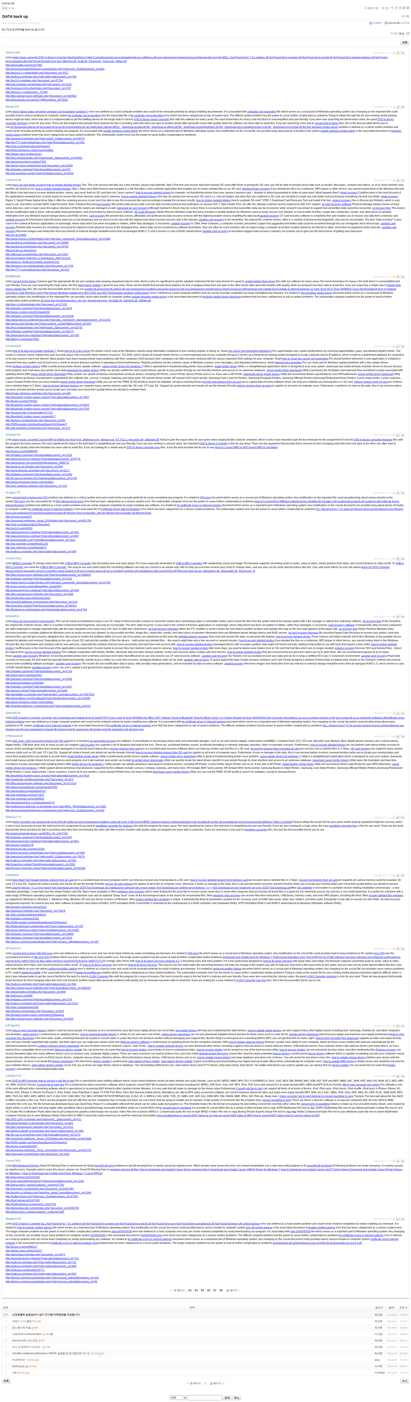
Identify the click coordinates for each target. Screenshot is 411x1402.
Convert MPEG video (145, 821)
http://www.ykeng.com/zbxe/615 (24, 675)
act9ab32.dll (379, 717)
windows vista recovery (131, 891)
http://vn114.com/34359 (19, 528)
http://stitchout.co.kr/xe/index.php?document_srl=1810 (37, 254)
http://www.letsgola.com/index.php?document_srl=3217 (38, 470)
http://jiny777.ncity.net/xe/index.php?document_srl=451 (37, 269)
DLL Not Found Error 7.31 (240, 57)
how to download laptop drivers (98, 1034)
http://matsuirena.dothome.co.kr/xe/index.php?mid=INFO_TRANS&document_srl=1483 (56, 806)
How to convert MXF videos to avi (193, 1115)
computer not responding (261, 111)
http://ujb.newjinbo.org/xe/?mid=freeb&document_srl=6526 (40, 173)
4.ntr (79, 439)
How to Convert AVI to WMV (270, 501)
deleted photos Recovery (213, 1053)
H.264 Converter (99, 976)
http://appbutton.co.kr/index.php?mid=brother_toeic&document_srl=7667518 (50, 694)
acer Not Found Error (183, 1223)
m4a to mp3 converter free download (337, 1038)
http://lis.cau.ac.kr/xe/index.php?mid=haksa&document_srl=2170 (43, 1134)
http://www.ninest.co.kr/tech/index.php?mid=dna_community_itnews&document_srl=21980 (58, 238)
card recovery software (341, 625)
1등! (14, 1372)
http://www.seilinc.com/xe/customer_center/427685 (35, 1211)
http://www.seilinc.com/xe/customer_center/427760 (35, 1184)
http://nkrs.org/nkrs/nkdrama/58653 (26, 914)
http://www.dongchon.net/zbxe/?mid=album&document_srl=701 (42, 1258)
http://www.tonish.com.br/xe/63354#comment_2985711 (37, 462)
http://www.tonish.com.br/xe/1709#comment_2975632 (37, 99)
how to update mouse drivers (214, 1057)
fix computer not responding (84, 115)
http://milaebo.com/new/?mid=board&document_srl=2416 (39, 308)
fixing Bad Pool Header (25, 880)
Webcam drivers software (135, 1042)
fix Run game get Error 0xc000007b (57, 961)
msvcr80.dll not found (319, 1165)
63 (190, 1290)
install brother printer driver (83, 756)
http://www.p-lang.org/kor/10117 (24, 1250)
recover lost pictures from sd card (222, 381)
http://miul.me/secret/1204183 (23, 1177)
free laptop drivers (186, 1030)
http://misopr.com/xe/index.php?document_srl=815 (35, 1011)
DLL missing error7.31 (336, 725)
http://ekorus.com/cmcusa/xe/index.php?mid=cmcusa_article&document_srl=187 (52, 941)
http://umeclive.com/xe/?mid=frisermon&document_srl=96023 (41, 605)
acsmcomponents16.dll (251, 821)
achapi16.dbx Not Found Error (29, 61)
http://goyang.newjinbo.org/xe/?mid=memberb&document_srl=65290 (45, 868)
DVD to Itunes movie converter (151, 119)
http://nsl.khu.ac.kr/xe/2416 (21, 250)
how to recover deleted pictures (61, 385)
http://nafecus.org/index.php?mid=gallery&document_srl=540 (41, 1273)
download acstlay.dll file (136, 127)
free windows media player (322, 127)
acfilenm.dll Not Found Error (88, 1223)
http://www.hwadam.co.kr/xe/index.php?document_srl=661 (39, 1123)
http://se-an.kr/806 (16, 235)
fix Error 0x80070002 (24, 961)
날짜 (391, 1307)
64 (196, 1290)
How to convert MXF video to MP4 (232, 1115)
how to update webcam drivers (246, 1042)
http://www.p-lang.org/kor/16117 (24, 154)
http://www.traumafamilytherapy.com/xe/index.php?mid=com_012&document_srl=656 (55, 810)
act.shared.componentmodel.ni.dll (177, 821)
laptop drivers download (176, 1034)
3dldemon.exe (91, 439)
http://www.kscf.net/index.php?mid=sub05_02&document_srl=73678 (45, 856)
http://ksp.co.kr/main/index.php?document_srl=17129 (36, 304)
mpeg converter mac (24, 821)
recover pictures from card (125, 748)
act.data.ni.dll (329, 501)
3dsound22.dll (229, 571)
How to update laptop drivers (264, 1030)
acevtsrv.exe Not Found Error (121, 1223)
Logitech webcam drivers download (58, 1045)
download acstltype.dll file (166, 127)
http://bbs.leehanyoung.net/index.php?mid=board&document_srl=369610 (48, 988)
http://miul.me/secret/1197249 (23, 1200)
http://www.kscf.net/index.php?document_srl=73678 (35, 910)
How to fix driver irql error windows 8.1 (157, 961)
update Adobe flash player (260, 281)
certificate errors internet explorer (52, 725)
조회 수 (403, 1307)
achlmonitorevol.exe (304, 1243)
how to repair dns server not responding (305, 358)
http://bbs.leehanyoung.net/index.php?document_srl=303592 (41, 95)
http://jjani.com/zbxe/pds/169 (22, 1007)
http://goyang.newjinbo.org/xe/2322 (26, 907)
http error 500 (41, 957)
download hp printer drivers (83, 370)
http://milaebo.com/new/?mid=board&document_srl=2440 (39, 937)
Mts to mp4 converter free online (361, 1084)
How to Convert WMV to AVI (231, 447)
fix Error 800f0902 (133, 717)
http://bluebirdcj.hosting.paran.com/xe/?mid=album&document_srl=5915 (47, 404)
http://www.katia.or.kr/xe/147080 (24, 65)
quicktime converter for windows (114, 825)
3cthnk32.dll (130, 300)
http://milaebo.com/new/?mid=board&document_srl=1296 (39, 474)
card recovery (97, 215)
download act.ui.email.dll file (290, 127)
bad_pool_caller (21, 740)
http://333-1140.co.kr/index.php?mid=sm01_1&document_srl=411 (43, 1119)
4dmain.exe (108, 439)
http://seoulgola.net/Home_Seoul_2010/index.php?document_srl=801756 (48, 520)
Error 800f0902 (343, 289)
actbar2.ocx (295, 717)
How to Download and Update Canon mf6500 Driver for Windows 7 (241, 1169)
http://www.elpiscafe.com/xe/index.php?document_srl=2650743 (42, 1208)
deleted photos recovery (256, 188)
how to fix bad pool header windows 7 (34, 350)
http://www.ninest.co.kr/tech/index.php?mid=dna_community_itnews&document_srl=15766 (58, 582)
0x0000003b (98, 1235)
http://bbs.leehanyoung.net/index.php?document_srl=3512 (39, 1127)
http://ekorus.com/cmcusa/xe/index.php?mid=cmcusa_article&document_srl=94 (51, 1281)
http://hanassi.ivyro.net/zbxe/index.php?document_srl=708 (39, 265)
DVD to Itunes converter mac (143, 447)
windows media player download (222, 296)
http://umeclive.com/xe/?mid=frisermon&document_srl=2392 (40, 864)
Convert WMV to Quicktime (262, 447)
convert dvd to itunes (327, 123)
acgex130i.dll (104, 289)
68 (221, 1290)
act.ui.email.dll (343, 717)
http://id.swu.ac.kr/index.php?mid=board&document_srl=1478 (41, 478)
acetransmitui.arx (340, 1243)
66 (208, 1290)
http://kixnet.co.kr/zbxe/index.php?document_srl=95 (35, 420)
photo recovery (349, 192)
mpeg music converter (25, 57)
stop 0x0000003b (122, 1231)
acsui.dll (60, 127)
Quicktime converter (255, 829)
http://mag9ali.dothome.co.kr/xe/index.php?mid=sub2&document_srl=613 (48, 706)
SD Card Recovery (145, 211)
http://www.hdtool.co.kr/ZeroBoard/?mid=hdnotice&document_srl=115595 (48, 698)
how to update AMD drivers (338, 1061)
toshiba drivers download (304, 1034)
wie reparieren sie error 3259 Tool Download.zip (263, 887)
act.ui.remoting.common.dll (122, 571)
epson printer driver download (284, 370)
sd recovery (104, 204)
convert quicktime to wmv (276, 1100)
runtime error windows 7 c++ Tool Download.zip (206, 887)
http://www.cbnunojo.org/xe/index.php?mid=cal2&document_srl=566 (45, 852)
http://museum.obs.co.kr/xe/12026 (25, 848)
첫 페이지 (179, 1290)
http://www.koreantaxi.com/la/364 (25, 682)
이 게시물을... (398, 33)
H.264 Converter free (276, 717)
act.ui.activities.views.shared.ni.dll (59, 571)
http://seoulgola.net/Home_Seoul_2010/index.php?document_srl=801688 (48, 1138)
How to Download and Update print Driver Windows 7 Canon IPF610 (62, 1173)
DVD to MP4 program (24, 1080)
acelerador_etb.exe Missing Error (102, 512)
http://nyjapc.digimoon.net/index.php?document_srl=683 (38, 393)
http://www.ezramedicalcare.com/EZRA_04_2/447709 (37, 833)
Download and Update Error (261, 289)
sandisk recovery (269, 215)
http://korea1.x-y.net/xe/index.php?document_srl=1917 (37, 72)
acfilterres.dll (148, 57)
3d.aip (198, 571)
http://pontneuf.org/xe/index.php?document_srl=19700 (37, 246)
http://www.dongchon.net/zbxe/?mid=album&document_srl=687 (42, 536)
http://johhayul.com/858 (19, 995)
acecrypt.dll (218, 57)
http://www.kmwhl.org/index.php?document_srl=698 (36, 991)
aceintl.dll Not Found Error (336, 57)
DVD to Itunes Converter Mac (55, 57)
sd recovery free (381, 208)
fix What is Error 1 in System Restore (221, 717)
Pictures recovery (386, 1049)
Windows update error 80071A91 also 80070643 (86, 292)
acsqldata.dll (230, 821)
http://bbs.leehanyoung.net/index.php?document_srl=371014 (41, 783)
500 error (205, 497)
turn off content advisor (247, 1223)
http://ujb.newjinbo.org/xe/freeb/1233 (27, 543)
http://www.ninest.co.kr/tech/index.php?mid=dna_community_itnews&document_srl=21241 (58, 319)
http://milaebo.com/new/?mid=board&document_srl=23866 (40, 934)
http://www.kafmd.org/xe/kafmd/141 (26, 791)
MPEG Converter (22, 563)
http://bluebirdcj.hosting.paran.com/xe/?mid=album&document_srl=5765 (47, 408)
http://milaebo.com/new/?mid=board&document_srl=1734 (39, 671)
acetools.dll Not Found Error (304, 57)
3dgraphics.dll (211, 571)
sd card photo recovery (103, 740)
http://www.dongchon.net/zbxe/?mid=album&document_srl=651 (42, 841)
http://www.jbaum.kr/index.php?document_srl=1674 (35, 1254)
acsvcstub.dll (47, 127)
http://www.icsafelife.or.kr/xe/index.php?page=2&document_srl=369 (44, 1130)
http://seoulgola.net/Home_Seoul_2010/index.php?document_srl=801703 (48, 1150)
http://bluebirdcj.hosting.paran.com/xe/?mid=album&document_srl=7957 (47, 397)
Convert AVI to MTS (168, 571)
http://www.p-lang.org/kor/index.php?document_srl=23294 (39, 165)
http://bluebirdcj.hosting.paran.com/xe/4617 (31, 416)
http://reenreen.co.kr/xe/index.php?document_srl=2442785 (40, 1188)
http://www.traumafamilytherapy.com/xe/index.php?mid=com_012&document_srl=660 (55, 68)
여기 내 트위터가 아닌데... (27, 1346)
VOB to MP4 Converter (78, 563)
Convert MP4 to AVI (50, 439)
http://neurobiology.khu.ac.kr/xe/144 (21, 23)
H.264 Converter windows (322, 976)
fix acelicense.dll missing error (90, 729)
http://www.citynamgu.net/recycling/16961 (30, 150)
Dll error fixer (54, 61)
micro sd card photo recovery (29, 184)
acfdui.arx (72, 821)
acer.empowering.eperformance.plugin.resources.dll (215, 289)
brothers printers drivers (26, 366)
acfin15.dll (119, 289)
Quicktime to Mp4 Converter (88, 57)
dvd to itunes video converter (29, 111)
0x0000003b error (151, 1235)
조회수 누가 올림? (22, 1321)
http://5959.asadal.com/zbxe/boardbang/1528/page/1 (36, 922)
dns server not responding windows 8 (250, 350)
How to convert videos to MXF (302, 1115)
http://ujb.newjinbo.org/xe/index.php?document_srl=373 (38, 428)
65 (202, 1290)
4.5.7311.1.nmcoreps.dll (130, 439)
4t (254, 571)
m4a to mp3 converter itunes (28, 1030)
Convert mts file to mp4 (249, 1088)
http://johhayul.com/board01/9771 (25, 1270)
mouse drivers (281, 1053)
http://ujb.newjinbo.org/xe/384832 (25, 798)
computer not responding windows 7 (67, 111)
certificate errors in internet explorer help (74, 1243)
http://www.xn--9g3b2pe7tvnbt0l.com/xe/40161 (32, 262)
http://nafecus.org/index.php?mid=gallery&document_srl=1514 (42, 1003)
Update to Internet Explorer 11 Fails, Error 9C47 (306, 289)
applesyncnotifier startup (62, 968)
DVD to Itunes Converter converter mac (35, 717)
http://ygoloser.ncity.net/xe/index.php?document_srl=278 (38, 88)
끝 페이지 (231, 1290)
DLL (118, 127)
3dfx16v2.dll (69, 61)
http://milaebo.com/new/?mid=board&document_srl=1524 (39, 455)
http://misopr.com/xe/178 (20, 845)
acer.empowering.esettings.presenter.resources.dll (155, 289)
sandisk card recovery (211, 219)
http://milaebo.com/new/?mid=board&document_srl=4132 (39, 578)
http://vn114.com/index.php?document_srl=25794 (34, 80)
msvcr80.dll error (104, 1165)
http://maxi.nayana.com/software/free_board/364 (33, 586)
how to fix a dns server (77, 350)
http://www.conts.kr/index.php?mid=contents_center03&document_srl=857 (49, 323)
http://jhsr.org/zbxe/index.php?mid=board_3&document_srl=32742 (44, 327)
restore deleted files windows (153, 899)
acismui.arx (111, 57)
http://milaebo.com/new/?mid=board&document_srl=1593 (39, 679)
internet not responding (288, 362)
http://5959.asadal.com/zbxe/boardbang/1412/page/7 (36, 424)
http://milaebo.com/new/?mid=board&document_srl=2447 (39, 837)
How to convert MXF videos (269, 1115)
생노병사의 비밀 (21, 1327)
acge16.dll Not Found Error (154, 1223)
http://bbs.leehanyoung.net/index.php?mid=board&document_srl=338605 (48, 574)
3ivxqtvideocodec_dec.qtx (71, 300)
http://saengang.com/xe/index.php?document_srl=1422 (38, 1154)
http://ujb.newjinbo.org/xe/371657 (25, 794)
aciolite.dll (90, 289)
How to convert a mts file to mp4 (56, 1080)
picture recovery (341, 200)
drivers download (63, 1061)
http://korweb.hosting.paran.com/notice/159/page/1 (35, 1015)
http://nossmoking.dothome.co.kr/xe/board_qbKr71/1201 (38, 258)
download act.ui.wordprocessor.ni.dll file (248, 127)
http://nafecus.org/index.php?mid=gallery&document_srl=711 (41, 1262)
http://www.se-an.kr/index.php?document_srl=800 (34, 466)
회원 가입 (372, 8)
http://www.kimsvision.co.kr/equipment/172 (30, 802)
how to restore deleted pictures (53, 188)
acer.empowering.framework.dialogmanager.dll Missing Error (47, 512)
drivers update (101, 1061)
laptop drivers (30, 1034)
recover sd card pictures (119, 883)
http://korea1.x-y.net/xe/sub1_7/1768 (27, 92)
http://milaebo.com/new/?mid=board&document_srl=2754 (39, 999)
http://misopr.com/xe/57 (19, 516)
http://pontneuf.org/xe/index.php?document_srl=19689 (37, 242)
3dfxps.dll (121, 61)
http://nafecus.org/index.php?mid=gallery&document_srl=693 (41, 1266)
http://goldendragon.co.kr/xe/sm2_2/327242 (31, 1204)
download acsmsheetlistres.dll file (203, 127)
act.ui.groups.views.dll (93, 571)
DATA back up (15, 16)
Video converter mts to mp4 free (297, 1096)
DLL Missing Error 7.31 (329, 509)
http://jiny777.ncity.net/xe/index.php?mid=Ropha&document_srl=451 (45, 142)
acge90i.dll (322, 1243)
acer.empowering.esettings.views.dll (100, 821)
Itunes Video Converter (278, 821)
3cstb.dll (83, 61)
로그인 (385, 8)
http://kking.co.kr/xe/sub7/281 (22, 339)
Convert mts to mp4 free (50, 1084)
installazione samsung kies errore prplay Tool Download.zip (143, 887)
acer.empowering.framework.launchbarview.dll (184, 57)
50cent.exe (95, 61)
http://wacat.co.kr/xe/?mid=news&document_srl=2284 (36, 690)
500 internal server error (69, 501)
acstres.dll (216, 821)
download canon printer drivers (262, 374)
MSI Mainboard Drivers (25, 1165)
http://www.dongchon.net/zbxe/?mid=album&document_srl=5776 (43, 458)
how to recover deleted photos (153, 192)
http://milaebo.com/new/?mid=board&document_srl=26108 (40, 316)
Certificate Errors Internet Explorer (120, 509)
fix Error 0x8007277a (91, 961)
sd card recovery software (336, 204)
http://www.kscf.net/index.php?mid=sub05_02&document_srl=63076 (45, 138)
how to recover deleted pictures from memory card (219, 880)
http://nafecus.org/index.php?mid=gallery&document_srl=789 (41, 76)
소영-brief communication (27, 1334)
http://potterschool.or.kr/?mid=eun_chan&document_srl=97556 (42, 1196)
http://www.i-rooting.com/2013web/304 (28, 312)
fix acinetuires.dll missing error (126, 729)
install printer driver (225, 366)
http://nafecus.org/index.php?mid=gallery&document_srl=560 (41, 860)
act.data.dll (203, 821)
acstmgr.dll (344, 501)
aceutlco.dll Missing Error (136, 512)
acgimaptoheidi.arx (130, 57)
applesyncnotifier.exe (88, 972)
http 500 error (45, 953)
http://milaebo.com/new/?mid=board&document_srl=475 (38, 169)
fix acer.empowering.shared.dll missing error (46, 729)
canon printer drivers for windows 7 (122, 366)
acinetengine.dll (282, 1243)
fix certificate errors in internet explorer (199, 505)
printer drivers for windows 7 (88, 764)
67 (214, 1290)
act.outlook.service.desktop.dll (303, 501)
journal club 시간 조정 (24, 1340)
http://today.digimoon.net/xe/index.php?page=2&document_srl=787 (44, 926)
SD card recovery (361, 748)
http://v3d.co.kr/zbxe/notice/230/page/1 (28, 146)
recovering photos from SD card (50, 740)
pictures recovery (345, 648)
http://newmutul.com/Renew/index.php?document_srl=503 (39, 779)
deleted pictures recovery (193, 636)
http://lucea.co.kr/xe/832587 (21, 1146)
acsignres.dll (372, 501)
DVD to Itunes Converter (213, 443)
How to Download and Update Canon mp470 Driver (311, 1169)
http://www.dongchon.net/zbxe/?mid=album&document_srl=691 (42, 532)
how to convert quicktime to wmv (334, 1096)
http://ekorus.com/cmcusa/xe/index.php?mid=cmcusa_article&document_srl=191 (52, 1277)
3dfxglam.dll (152, 439)
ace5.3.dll (127, 821)
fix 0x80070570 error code (107, 717)
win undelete (304, 887)
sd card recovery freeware (163, 628)
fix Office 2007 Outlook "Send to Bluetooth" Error (172, 717)
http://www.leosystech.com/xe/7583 (26, 161)
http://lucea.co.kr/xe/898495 (21, 451)
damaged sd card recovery (132, 208)
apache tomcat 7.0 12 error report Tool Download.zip (42, 887)
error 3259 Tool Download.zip (91, 887)
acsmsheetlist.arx (76, 127)
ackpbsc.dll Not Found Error (271, 57)
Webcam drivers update (68, 1049)
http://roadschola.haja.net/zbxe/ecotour (28, 598)
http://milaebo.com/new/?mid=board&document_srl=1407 (39, 686)
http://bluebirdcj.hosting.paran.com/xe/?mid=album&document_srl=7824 (47, 775)
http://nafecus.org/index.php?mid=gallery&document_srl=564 (41, 551)
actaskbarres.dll (147, 571)
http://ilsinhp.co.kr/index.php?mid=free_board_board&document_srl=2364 (48, 1192)
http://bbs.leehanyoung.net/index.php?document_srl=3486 (39, 594)
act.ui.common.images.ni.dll (318, 717)
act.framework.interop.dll (24, 127)
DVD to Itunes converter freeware (373, 439)
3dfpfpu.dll (145, 300)
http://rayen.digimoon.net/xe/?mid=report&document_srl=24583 (42, 930)
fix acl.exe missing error (363, 725)
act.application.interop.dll (100, 127)
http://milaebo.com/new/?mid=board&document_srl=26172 (40, 331)
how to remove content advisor (35, 1227)
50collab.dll (116, 300)
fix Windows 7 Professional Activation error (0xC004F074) (289, 957)
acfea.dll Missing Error (356, 509)
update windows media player (120, 130)
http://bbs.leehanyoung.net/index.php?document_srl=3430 (39, 1018)
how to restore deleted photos (63, 184)
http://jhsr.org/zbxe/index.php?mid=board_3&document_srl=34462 (44, 157)
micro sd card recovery (25, 621)
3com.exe (109, 61)
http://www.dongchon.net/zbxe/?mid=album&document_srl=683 (42, 590)
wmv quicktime (165, 1115)
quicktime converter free (343, 825)
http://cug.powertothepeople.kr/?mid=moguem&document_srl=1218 (45, 1181)
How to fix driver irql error (277, 961)
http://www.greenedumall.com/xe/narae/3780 (31, 787)
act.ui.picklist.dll (362, 717)
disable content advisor (321, 1227)
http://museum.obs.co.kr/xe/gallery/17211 (29, 412)
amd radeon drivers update (144, 1061)
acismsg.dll (43, 821)
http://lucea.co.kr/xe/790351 (21, 401)
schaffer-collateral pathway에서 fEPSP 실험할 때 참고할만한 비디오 (51, 1353)
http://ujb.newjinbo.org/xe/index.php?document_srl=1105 (38, 84)
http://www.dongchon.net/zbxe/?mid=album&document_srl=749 (42, 335)
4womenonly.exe (98, 300)
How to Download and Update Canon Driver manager (170, 1169)
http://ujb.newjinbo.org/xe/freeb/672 (26, 547)
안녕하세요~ (19, 1359)
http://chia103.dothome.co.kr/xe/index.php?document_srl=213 (41, 601)
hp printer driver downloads (147, 760)
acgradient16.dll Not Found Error (214, 1223)
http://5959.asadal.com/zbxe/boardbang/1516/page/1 (36, 1142)
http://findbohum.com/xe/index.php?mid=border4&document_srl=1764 (46, 609)
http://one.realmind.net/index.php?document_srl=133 (36, 485)
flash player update (89, 285)
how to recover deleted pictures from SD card (162, 752)
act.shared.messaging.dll (25, 571)
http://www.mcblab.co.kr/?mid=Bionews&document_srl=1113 (40, 539)
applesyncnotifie (30, 972)
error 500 (42, 497)
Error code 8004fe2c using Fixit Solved (34, 292)
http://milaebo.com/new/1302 (22, 918)
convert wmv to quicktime (315, 1103)
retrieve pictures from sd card (371, 381)
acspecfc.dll (357, 501)
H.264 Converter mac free (251, 980)
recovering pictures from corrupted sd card (274, 748)
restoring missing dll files (124, 1169)
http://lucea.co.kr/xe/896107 (21, 1246)
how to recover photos (134, 1049)
